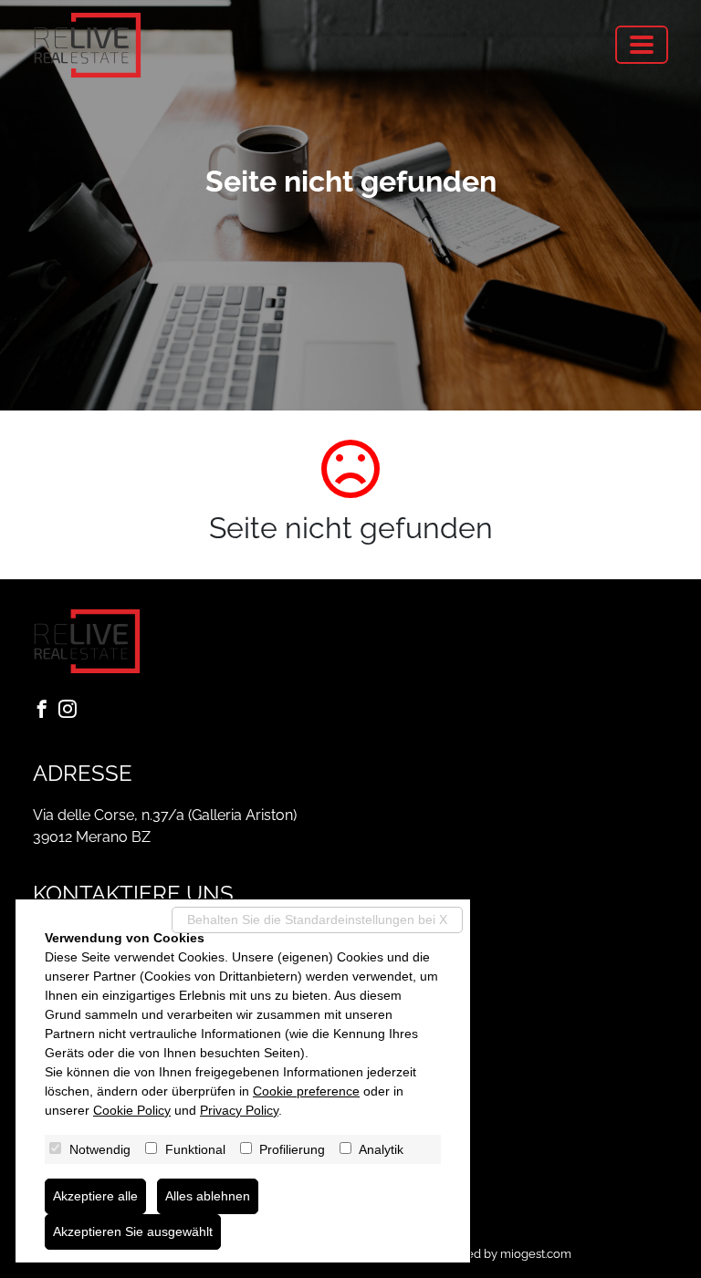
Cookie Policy (132, 1110)
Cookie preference (306, 1091)
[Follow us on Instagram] (71, 711)
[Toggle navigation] (641, 45)
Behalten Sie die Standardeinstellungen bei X (317, 919)
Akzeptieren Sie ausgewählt (133, 1231)
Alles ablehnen (207, 1196)
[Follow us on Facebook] (45, 711)
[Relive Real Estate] (87, 45)
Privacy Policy (239, 1110)
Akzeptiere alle (95, 1196)
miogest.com (535, 1254)
